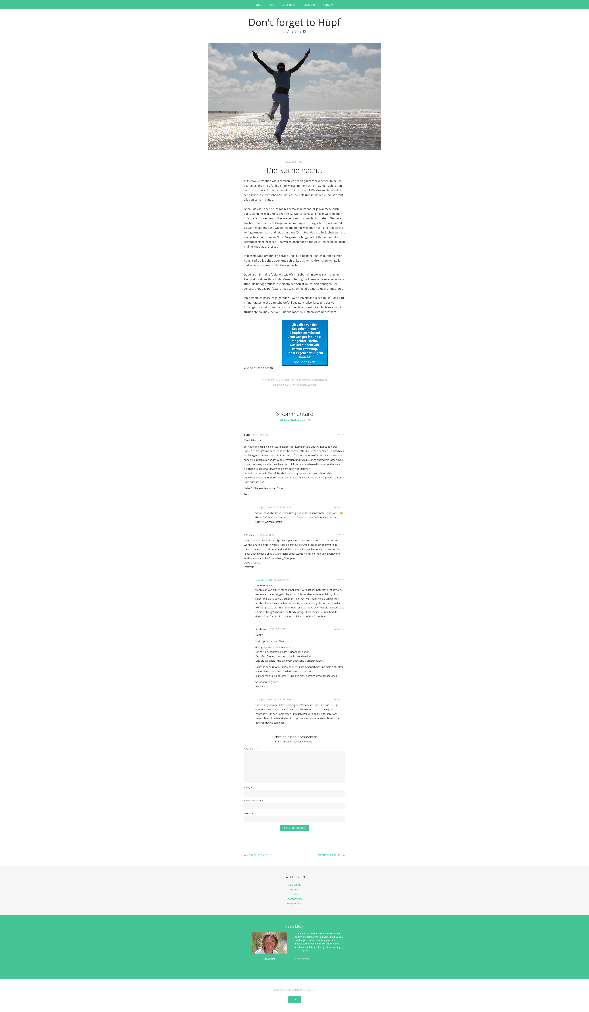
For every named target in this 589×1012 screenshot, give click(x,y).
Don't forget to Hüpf (294, 22)
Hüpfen (294, 379)
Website (248, 813)
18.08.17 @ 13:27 (277, 629)
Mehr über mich (302, 958)
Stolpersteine (320, 379)
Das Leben (284, 379)
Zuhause (311, 384)
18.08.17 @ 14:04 (282, 699)
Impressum (297, 990)
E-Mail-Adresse (253, 800)
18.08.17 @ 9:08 (282, 579)
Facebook (309, 4)
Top (294, 999)
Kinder (294, 894)
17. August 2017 (294, 161)
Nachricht (251, 748)
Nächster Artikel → (331, 855)
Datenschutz (309, 990)
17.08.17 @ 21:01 (265, 534)
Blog (271, 4)
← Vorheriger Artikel (258, 855)
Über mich (289, 4)
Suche (303, 384)
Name (248, 787)
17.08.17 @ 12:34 (282, 507)
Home (257, 4)
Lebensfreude (306, 379)
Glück (288, 384)
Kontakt (328, 4)
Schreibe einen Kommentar (294, 419)
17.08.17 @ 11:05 (259, 434)
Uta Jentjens (263, 507)
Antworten (339, 434)
